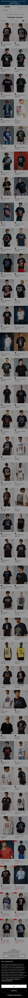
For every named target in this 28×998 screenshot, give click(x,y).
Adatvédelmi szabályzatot (6, 980)
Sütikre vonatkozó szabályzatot (12, 979)
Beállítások (14, 990)
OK (14, 986)
